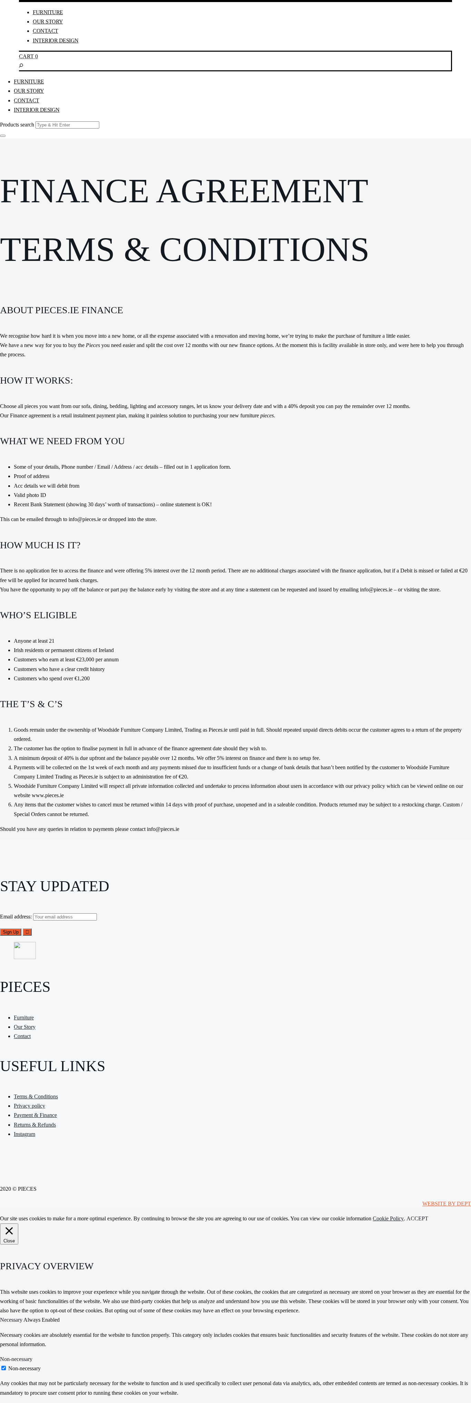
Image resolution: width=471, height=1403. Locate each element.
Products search (17, 125)
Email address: (16, 916)
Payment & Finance (35, 1115)
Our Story (48, 21)
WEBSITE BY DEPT (446, 1204)
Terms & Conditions (36, 1096)
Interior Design (56, 40)
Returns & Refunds (35, 1125)
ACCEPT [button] (417, 1218)
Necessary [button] (11, 1320)
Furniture (48, 12)
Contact (45, 31)
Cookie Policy (388, 1218)
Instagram (24, 1134)
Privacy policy (29, 1106)
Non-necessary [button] (16, 1359)
